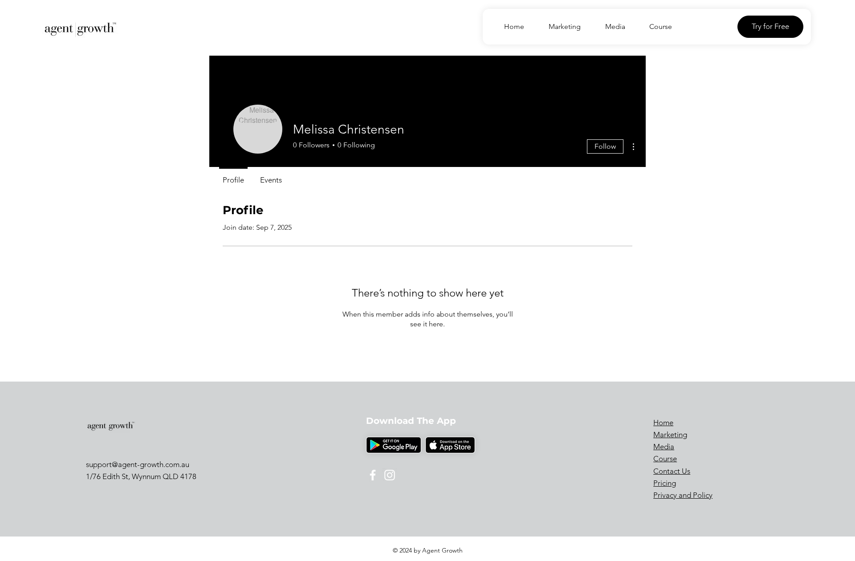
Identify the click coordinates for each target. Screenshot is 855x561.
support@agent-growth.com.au (137, 464)
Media (663, 446)
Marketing (670, 434)
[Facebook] (373, 475)
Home (663, 422)
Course (665, 458)
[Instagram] (390, 475)
